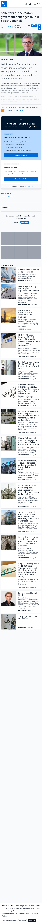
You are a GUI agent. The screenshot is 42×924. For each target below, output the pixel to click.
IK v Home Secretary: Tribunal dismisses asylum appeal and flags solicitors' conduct (27, 465)
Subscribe (24, 222)
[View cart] (26, 4)
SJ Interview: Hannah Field (27, 594)
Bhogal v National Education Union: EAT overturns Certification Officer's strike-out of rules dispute (28, 389)
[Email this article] (39, 28)
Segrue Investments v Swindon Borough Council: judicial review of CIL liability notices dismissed (28, 541)
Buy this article (21, 179)
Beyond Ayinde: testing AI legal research (28, 270)
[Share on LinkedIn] (32, 25)
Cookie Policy (25, 913)
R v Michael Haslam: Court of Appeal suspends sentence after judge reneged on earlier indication (28, 490)
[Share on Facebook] (39, 25)
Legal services (7, 197)
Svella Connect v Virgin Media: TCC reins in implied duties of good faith (28, 365)
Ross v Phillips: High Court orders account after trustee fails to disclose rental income (28, 441)
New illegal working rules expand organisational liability (28, 288)
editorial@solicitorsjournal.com (28, 107)
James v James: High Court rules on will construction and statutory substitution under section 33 (28, 516)
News (9, 26)
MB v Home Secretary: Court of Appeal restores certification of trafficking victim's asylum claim (28, 415)
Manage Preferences (9, 921)
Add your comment (18, 26)
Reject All (22, 921)
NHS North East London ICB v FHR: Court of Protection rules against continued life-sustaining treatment (29, 340)
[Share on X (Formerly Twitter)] (35, 25)
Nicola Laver (8, 59)
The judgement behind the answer (28, 617)
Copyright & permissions (15, 110)
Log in (16, 222)
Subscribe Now (21, 155)
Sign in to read (28, 186)
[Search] (30, 4)
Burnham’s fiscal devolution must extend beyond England (25, 313)
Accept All (31, 921)
